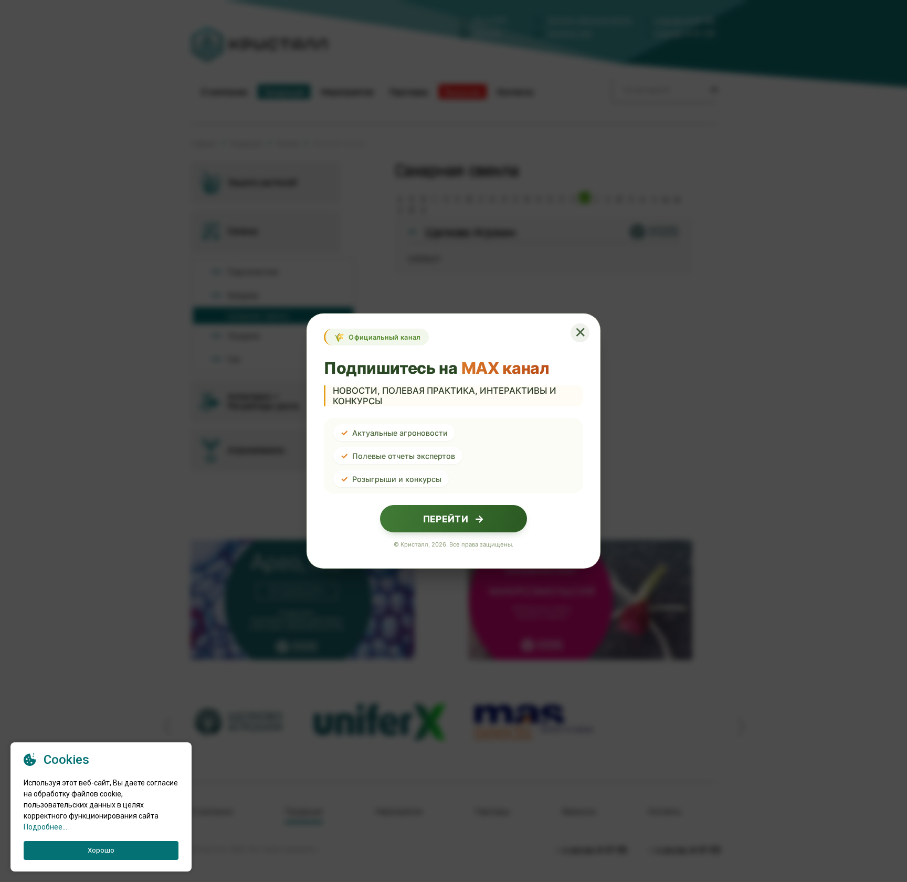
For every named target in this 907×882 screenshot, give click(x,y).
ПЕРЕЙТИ (453, 518)
